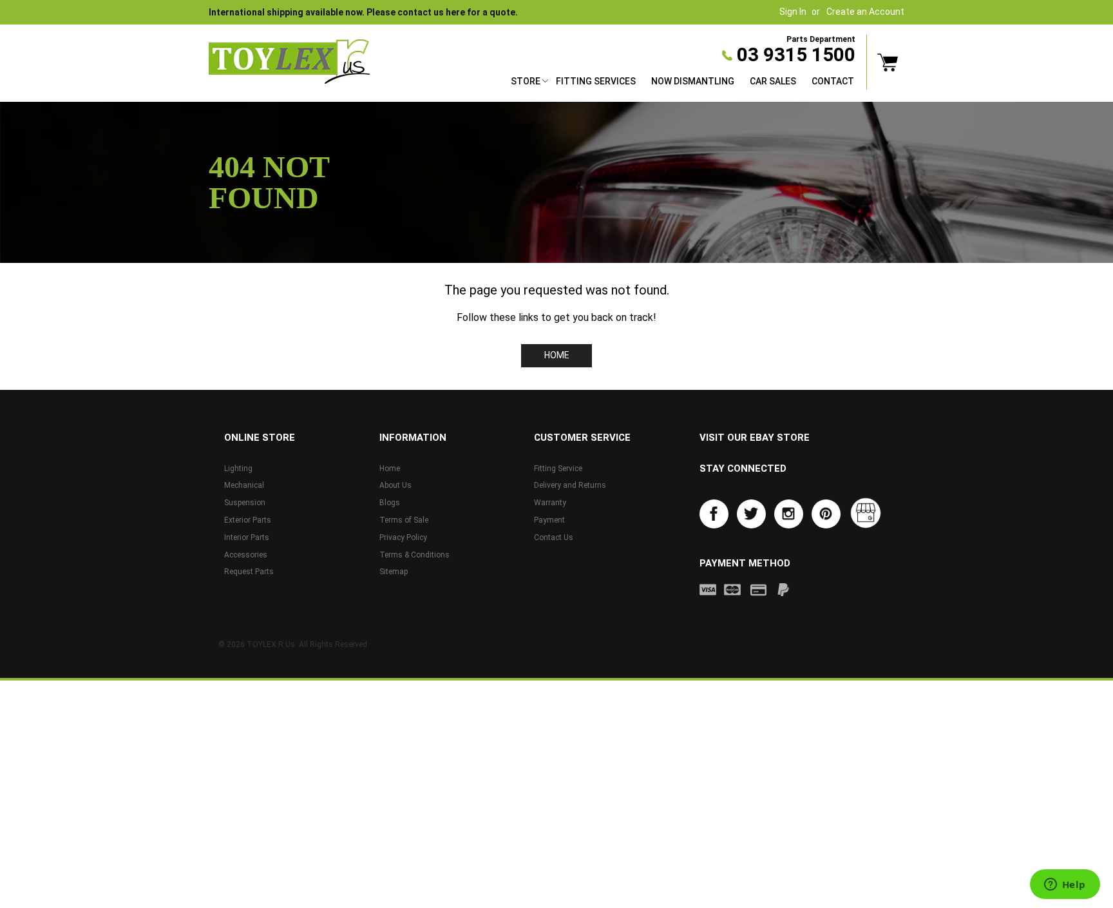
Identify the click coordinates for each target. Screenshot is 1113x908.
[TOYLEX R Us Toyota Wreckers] (289, 62)
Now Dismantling (692, 81)
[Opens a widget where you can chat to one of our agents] (1064, 885)
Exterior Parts (247, 520)
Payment (549, 520)
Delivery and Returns (570, 485)
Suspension (244, 502)
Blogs (389, 502)
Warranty (550, 502)
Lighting (238, 468)
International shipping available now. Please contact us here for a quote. (363, 12)
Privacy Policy (403, 537)
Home (556, 355)
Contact (833, 81)
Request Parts (249, 571)
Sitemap (393, 571)
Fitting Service (558, 468)
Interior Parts (246, 537)
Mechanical (244, 485)
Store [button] (525, 81)
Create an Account (865, 11)
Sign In (792, 11)
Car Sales (773, 81)
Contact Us (553, 537)
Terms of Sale (403, 520)
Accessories (245, 554)
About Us (395, 485)
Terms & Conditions (414, 554)
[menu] (682, 82)
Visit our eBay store (754, 437)
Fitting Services (596, 81)
